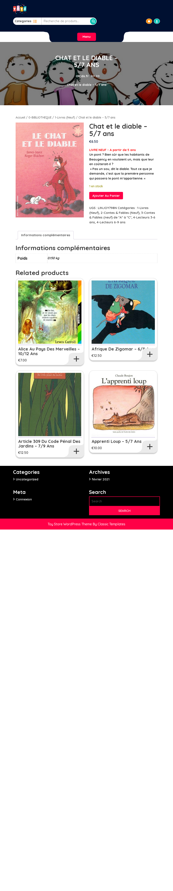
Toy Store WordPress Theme (70, 524)
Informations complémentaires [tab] (45, 235)
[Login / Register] (157, 21)
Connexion (24, 499)
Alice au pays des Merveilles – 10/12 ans (49, 351)
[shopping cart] (149, 21)
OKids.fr (82, 76)
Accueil (20, 117)
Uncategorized (27, 479)
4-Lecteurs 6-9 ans (111, 222)
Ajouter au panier (106, 196)
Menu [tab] (86, 37)
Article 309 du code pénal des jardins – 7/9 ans (49, 444)
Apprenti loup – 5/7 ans (117, 441)
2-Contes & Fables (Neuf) (120, 213)
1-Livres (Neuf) (65, 117)
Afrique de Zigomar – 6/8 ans (123, 349)
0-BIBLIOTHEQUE (39, 117)
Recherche (93, 21)
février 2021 (100, 479)
